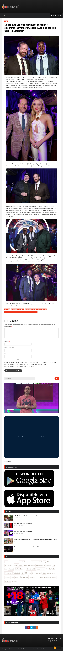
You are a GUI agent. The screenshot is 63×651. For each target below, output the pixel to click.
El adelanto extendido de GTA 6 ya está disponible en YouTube (27, 516)
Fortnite (15, 565)
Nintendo (22, 569)
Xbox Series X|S (15, 581)
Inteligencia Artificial (40, 565)
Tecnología (7, 577)
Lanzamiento (49, 565)
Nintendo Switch (31, 569)
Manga (54, 565)
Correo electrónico (9, 347)
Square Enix (38, 573)
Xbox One (54, 577)
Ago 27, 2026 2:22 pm (18, 533)
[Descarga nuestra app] (29, 486)
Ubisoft (16, 577)
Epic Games (50, 562)
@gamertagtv (7, 461)
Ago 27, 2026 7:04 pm (18, 517)
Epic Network (12, 649)
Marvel (6, 569)
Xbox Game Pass (47, 577)
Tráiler (12, 577)
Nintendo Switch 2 (40, 569)
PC (46, 569)
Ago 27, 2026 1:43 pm (18, 549)
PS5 (26, 573)
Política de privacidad (38, 649)
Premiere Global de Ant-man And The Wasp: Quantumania (21, 311)
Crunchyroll (39, 562)
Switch (53, 573)
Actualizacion (11, 562)
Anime (16, 562)
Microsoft (11, 569)
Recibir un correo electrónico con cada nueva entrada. (20, 366)
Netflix (17, 569)
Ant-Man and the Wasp (17, 309)
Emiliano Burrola (21, 34)
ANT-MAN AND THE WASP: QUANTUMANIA (35, 309)
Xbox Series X (8, 581)
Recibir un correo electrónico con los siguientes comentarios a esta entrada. (26, 364)
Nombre (7, 341)
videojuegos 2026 (34, 577)
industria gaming (31, 565)
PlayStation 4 (8, 573)
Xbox (41, 577)
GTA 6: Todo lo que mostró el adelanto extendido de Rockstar (27, 547)
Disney (44, 562)
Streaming (49, 573)
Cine (6, 21)
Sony (33, 573)
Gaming (25, 565)
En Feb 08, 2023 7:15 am (10, 34)
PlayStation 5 (16, 573)
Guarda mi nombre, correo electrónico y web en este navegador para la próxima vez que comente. (30, 362)
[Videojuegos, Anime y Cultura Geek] (10, 9)
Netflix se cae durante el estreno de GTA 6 (23, 523)
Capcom (33, 562)
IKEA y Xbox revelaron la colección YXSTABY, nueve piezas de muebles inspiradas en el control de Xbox (35, 539)
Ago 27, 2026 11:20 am (19, 541)
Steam (44, 573)
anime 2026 (22, 562)
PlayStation (52, 569)
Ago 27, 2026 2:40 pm (18, 525)
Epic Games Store (8, 565)
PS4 (22, 573)
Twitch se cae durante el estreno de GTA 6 (23, 531)
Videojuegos (24, 577)
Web (5, 354)
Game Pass (20, 565)
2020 (6, 562)
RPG (30, 573)
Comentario (8, 326)
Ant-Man (7, 309)
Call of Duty (28, 562)
